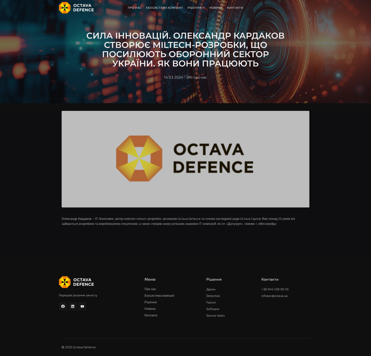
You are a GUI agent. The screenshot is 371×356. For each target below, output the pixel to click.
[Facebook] (63, 306)
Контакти (235, 7)
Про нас (134, 7)
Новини (215, 7)
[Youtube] (82, 306)
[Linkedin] (73, 306)
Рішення (195, 7)
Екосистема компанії (164, 7)
